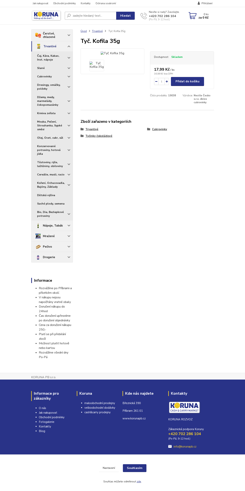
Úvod (84, 31)
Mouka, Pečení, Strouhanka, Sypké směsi (49, 125)
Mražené (49, 236)
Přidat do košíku (187, 81)
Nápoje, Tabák (53, 225)
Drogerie (49, 257)
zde (139, 481)
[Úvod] (46, 15)
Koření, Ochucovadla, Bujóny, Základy (51, 185)
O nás (42, 408)
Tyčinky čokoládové (98, 136)
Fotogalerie (46, 422)
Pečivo (47, 247)
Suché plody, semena (51, 203)
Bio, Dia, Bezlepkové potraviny (50, 214)
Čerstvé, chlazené (49, 35)
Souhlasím (134, 468)
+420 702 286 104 (162, 16)
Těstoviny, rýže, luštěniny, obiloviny (50, 164)
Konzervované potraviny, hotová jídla (48, 150)
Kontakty (86, 3)
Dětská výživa (46, 195)
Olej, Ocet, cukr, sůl (50, 138)
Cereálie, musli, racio (51, 174)
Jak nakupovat (40, 3)
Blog (42, 431)
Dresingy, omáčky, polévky (48, 87)
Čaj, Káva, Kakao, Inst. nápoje (48, 57)
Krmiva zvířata (46, 113)
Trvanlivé (49, 46)
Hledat (125, 16)
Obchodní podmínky (64, 3)
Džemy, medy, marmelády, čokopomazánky (47, 101)
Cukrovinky (44, 76)
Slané (41, 68)
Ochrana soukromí (106, 3)
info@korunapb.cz (185, 446)
